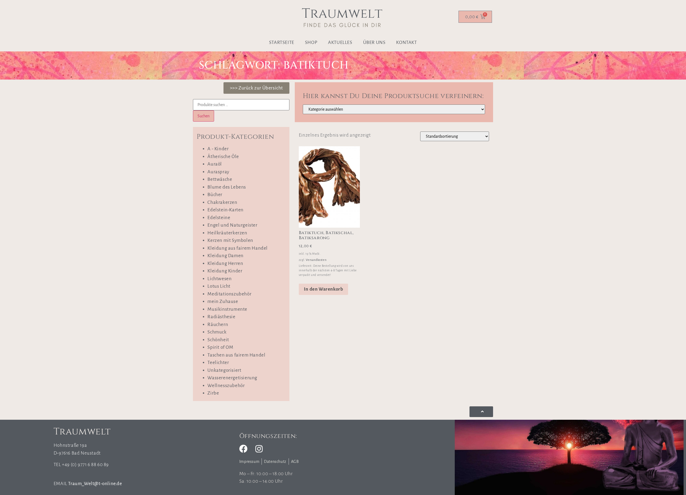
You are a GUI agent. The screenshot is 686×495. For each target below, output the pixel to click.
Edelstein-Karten (225, 209)
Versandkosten (316, 259)
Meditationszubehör (229, 294)
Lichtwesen (219, 278)
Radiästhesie (221, 316)
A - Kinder (218, 148)
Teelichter (218, 362)
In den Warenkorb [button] (323, 289)
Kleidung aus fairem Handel (237, 248)
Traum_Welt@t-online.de (95, 483)
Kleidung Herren (225, 263)
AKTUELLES (340, 42)
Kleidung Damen (225, 255)
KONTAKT (406, 42)
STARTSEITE (281, 42)
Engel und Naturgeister (232, 225)
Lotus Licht (218, 286)
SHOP (311, 42)
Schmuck (216, 332)
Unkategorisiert (224, 370)
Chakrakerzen (222, 202)
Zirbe (213, 393)
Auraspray (218, 171)
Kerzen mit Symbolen (230, 240)
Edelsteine (218, 217)
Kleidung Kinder (224, 270)
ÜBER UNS (374, 42)
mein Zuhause (222, 301)
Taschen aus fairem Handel (236, 355)
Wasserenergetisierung (232, 377)
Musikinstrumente (227, 309)
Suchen (203, 116)
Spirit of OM (220, 347)
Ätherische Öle (223, 156)
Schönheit (218, 339)
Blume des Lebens (226, 187)
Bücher (214, 194)
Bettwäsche (219, 179)
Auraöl (214, 164)
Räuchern (217, 324)
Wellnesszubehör (226, 385)
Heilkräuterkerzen (227, 232)
